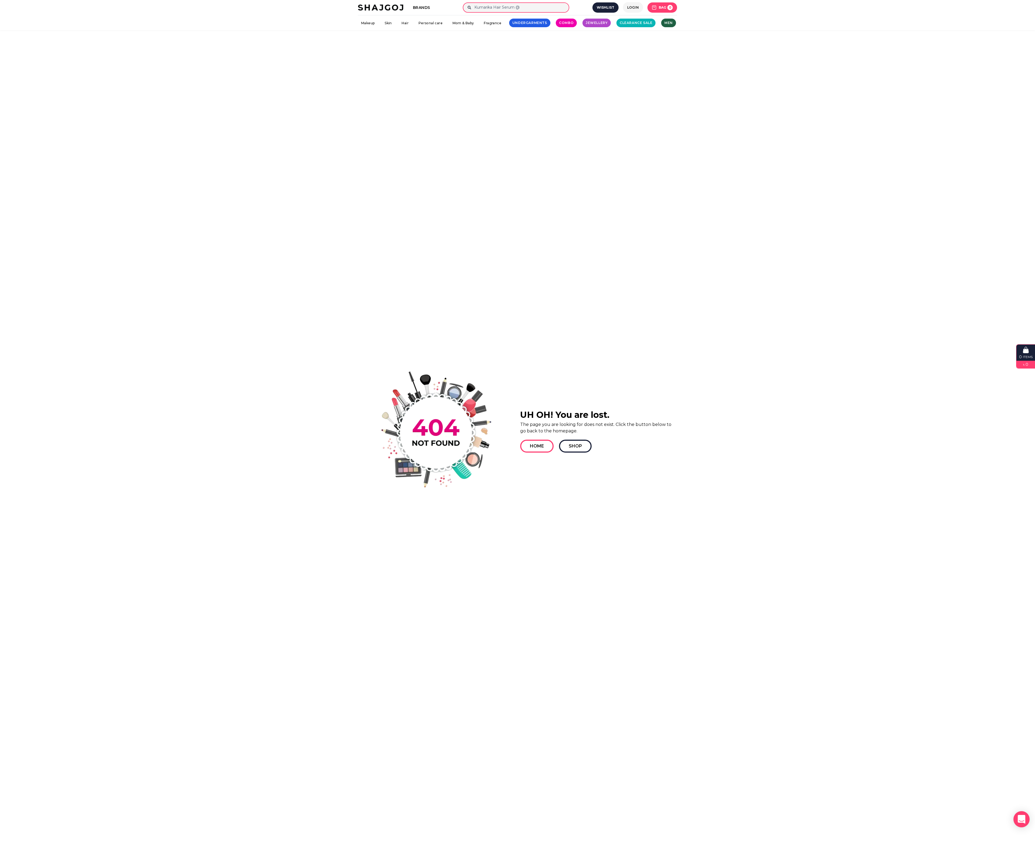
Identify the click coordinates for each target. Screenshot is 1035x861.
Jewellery (597, 23)
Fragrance (492, 23)
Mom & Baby (463, 23)
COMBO (566, 23)
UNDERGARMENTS (529, 23)
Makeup (368, 23)
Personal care (431, 23)
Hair (405, 23)
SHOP (575, 446)
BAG (665, 7)
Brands (421, 7)
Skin (388, 23)
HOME (537, 446)
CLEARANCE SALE (636, 23)
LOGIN (633, 7)
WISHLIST (605, 7)
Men (668, 23)
